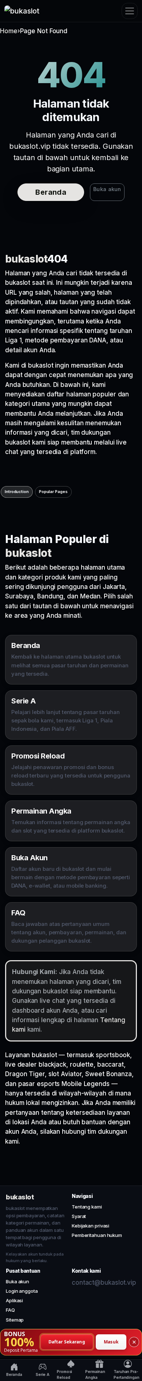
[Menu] (130, 11)
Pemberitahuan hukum (97, 1235)
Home (8, 31)
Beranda (50, 192)
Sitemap (15, 1320)
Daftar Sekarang (67, 1342)
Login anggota (22, 1291)
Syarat (79, 1216)
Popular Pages (53, 491)
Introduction (17, 491)
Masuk (111, 1342)
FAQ (10, 1310)
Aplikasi (14, 1300)
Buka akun (107, 189)
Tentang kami (87, 1207)
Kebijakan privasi (90, 1226)
